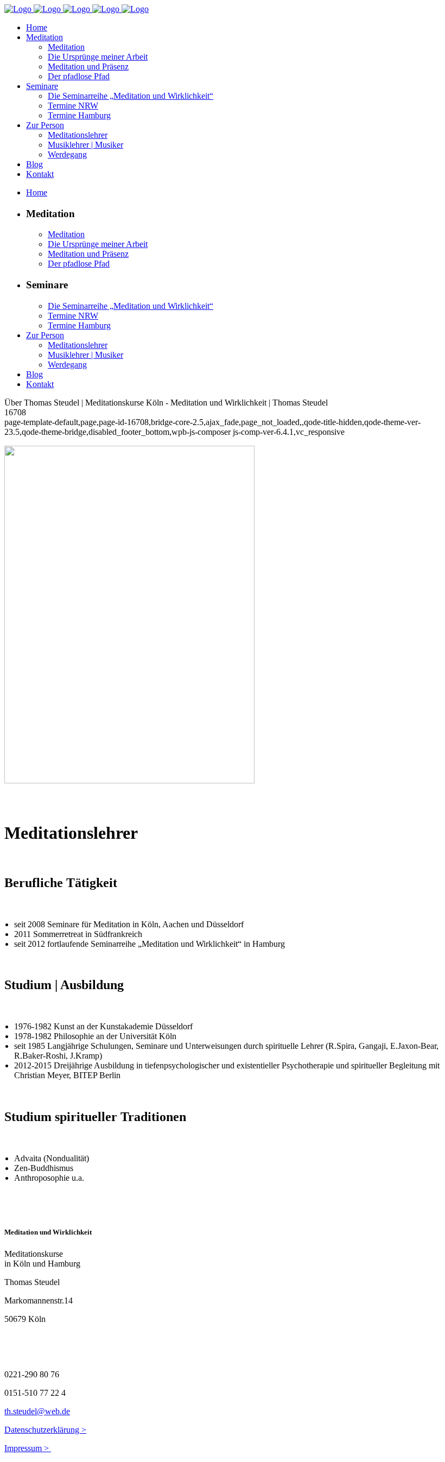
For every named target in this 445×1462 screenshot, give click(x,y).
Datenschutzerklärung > (45, 1429)
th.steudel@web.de (37, 1411)
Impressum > (27, 1448)
